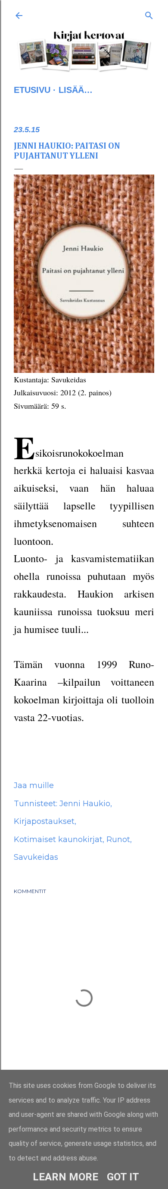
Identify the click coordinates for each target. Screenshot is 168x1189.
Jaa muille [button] (34, 785)
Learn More (65, 1177)
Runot (118, 839)
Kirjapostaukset (44, 821)
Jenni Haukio (84, 803)
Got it (123, 1177)
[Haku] (149, 13)
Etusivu (32, 90)
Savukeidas (36, 857)
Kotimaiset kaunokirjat (58, 839)
